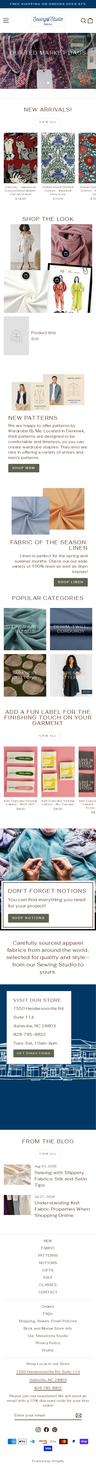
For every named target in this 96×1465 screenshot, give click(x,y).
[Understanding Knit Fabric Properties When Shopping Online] (17, 1205)
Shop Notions (28, 918)
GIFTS (48, 1270)
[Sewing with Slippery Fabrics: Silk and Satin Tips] (17, 1174)
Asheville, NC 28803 (48, 1380)
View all (47, 122)
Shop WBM (23, 468)
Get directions (34, 1053)
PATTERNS (48, 1255)
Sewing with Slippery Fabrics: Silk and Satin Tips (61, 1179)
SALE (48, 1277)
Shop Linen (71, 582)
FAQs (48, 1313)
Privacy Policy (48, 1343)
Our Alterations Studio (48, 1336)
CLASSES (48, 1285)
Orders (48, 1306)
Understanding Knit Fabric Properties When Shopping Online (62, 1209)
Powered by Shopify (48, 1461)
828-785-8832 (48, 1388)
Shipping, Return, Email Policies (48, 1321)
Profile (48, 1350)
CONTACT (48, 1292)
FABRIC (48, 1248)
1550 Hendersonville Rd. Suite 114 (48, 1372)
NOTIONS (48, 1263)
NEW (48, 1241)
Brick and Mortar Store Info (48, 1328)
